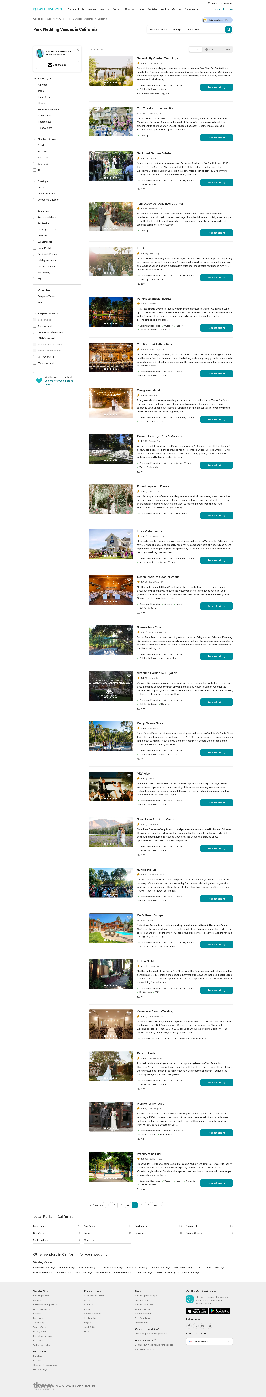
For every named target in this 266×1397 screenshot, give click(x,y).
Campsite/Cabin (46, 296)
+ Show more (45, 127)
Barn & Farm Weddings (44, 1267)
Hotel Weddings (67, 1267)
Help (86, 1331)
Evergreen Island (148, 390)
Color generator (143, 1313)
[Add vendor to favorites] (129, 61)
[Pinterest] (202, 1326)
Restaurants (44, 121)
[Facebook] (189, 1326)
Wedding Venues (55, 19)
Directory (37, 1356)
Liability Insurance (47, 260)
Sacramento (192, 1226)
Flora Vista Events (149, 531)
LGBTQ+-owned (46, 338)
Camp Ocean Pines (150, 723)
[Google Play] (220, 1313)
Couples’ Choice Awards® (45, 1365)
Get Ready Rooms (47, 254)
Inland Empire (40, 1226)
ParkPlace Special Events (154, 299)
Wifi (39, 278)
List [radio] (197, 49)
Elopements (191, 9)
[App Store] (197, 1313)
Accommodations (47, 217)
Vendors (104, 9)
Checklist (88, 1300)
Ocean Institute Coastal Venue (158, 577)
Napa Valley (39, 1233)
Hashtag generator (144, 1300)
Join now (228, 9)
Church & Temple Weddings (210, 1267)
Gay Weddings (40, 1369)
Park (40, 302)
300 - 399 (43, 163)
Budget (87, 1309)
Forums (117, 9)
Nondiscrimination (42, 1309)
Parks (41, 90)
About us (37, 1300)
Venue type (44, 78)
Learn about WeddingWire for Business (154, 1345)
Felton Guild (145, 961)
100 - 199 (42, 151)
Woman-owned (46, 363)
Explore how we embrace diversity (59, 382)
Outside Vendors (47, 266)
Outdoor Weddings (190, 1272)
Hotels (41, 103)
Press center (39, 1318)
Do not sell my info (42, 1336)
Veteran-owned (46, 356)
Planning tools (75, 9)
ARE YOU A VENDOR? (221, 3)
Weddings (38, 19)
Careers (37, 1313)
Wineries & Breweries (49, 109)
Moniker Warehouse (150, 1103)
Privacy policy (39, 1331)
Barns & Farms (45, 97)
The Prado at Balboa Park (154, 344)
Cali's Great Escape (150, 915)
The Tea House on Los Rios (155, 108)
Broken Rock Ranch (150, 627)
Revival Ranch (146, 869)
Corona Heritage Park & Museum (159, 436)
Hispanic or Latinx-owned (51, 332)
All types (43, 84)
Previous (98, 1205)
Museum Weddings (42, 1272)
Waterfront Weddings (166, 1272)
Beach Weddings (122, 1272)
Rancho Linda (146, 1053)
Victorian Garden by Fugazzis (157, 673)
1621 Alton (144, 773)
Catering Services (47, 229)
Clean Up (42, 235)
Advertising (38, 1322)
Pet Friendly (44, 272)
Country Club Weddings (111, 1267)
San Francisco (142, 1226)
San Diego (89, 1226)
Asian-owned (45, 326)
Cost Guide (89, 1327)
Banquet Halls (103, 1272)
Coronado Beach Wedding (155, 1011)
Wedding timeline (143, 1309)
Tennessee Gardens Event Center (160, 203)
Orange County (194, 1233)
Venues (92, 9)
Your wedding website (95, 1295)
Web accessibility (41, 1345)
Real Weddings (142, 1318)
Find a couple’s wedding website (151, 1333)
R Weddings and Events (153, 486)
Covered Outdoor (47, 193)
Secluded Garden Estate (154, 153)
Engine (87, 1322)
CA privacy (38, 1340)
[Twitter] (196, 1326)
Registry (152, 9)
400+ (41, 170)
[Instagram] (209, 1326)
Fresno (87, 1233)
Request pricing (217, 87)
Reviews (37, 1360)
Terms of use (39, 1327)
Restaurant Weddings (137, 1267)
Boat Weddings (63, 1272)
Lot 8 (140, 248)
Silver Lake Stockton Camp (155, 819)
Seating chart (90, 1318)
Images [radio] (212, 49)
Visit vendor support (145, 1349)
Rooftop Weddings (161, 1267)
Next (156, 1205)
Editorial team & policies (45, 1304)
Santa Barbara (40, 1240)
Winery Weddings (87, 1267)
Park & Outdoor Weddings (81, 19)
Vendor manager (92, 1313)
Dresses (129, 9)
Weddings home (41, 1295)
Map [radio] (228, 49)
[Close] (77, 49)
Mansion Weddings (183, 1267)
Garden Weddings (143, 1272)
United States (200, 1341)
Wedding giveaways (145, 1304)
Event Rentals (45, 248)
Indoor (41, 187)
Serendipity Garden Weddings (157, 58)
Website (171, 9)
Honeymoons (142, 1322)
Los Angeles (141, 1233)
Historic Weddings (83, 1272)
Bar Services (44, 223)
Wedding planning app (146, 1295)
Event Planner (45, 241)
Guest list (88, 1304)
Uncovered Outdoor (48, 199)
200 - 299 (43, 157)
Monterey (89, 1240)
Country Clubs (45, 115)
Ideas (141, 9)
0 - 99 (41, 145)
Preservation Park (149, 1154)
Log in (217, 9)
